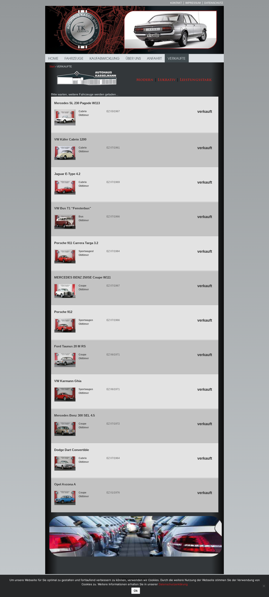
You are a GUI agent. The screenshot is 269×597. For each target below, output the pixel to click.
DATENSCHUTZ (213, 2)
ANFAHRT (154, 58)
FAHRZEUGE (74, 58)
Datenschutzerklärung (173, 584)
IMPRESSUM (193, 2)
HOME (53, 58)
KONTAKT (176, 2)
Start (52, 66)
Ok (136, 590)
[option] (134, 30)
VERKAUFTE (177, 58)
